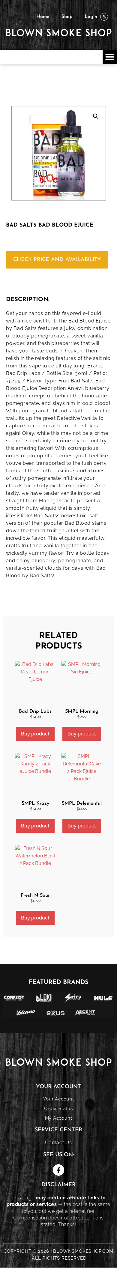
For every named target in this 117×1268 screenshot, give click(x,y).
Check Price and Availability (57, 260)
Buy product (35, 734)
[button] (110, 57)
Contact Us (58, 1142)
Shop (67, 16)
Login (91, 16)
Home (43, 16)
